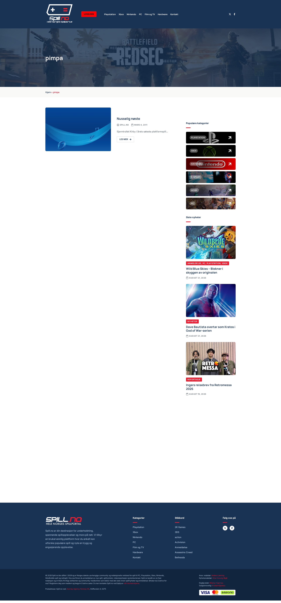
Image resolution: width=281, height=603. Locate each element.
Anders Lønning (217, 575)
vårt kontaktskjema (131, 583)
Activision (180, 542)
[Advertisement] (211, 422)
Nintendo (131, 14)
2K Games (180, 527)
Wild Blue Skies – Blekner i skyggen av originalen (204, 270)
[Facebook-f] (234, 14)
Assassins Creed (183, 552)
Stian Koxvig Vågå (220, 578)
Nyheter (192, 321)
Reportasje (194, 379)
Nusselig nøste (128, 118)
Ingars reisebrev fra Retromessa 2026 (209, 387)
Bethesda (180, 557)
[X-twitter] (230, 14)
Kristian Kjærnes (216, 583)
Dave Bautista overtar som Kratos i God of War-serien (210, 328)
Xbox (121, 14)
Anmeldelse (194, 263)
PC (140, 14)
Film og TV (150, 14)
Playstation (110, 14)
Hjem (48, 92)
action (178, 537)
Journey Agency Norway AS (77, 589)
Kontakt (174, 14)
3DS (177, 532)
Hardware (162, 14)
